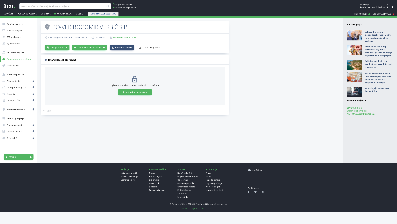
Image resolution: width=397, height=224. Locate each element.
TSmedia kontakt (213, 180)
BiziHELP (153, 183)
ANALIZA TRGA (64, 13)
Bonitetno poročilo (123, 47)
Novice (152, 173)
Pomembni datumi (157, 190)
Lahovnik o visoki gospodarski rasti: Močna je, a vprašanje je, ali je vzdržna (378, 36)
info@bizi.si (256, 170)
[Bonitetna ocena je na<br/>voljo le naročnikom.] (34, 109)
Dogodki (153, 186)
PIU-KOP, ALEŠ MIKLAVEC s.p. (361, 113)
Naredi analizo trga (129, 176)
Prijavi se (380, 7)
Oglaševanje (182, 180)
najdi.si (194, 209)
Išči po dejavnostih (129, 173)
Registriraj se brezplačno (135, 92)
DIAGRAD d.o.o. (355, 107)
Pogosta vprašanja (214, 183)
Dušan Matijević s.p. (357, 110)
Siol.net (184, 209)
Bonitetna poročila (185, 183)
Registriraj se (367, 7)
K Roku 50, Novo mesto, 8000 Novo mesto (67, 37)
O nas (208, 173)
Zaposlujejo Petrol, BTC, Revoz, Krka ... (377, 90)
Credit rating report (152, 47)
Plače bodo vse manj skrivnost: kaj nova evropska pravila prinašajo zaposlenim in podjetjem (378, 51)
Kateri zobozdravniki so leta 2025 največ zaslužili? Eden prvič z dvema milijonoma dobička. (378, 78)
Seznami (181, 197)
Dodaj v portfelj (57, 47)
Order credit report (186, 186)
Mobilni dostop (184, 190)
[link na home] (9, 6)
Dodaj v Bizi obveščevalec (90, 47)
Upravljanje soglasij (214, 190)
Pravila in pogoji (213, 186)
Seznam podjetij (128, 180)
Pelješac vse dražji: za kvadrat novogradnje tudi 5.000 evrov (378, 64)
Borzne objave (155, 176)
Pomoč (209, 176)
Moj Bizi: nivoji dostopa (187, 176)
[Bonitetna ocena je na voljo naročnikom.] (47, 26)
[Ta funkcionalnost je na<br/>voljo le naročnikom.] (34, 81)
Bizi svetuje (154, 180)
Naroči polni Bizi (184, 173)
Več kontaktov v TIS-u (124, 37)
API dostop (182, 193)
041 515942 (100, 37)
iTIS (202, 209)
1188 (210, 209)
